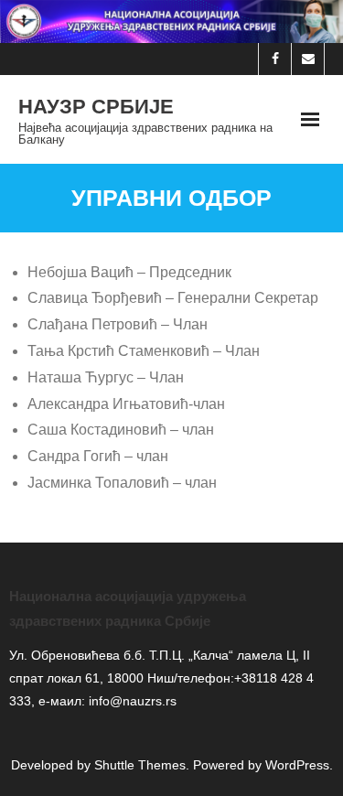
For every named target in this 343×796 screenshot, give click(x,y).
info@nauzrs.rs (131, 701)
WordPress (297, 765)
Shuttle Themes (140, 765)
